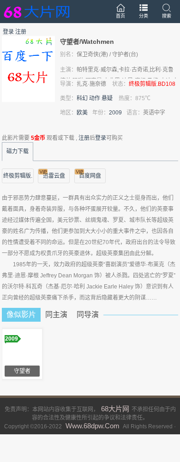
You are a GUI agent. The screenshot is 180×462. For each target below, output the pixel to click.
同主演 (56, 314)
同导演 (88, 314)
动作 (94, 98)
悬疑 (107, 98)
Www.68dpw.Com (93, 426)
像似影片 (21, 314)
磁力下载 (17, 151)
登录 (8, 32)
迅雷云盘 (54, 176)
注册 (20, 32)
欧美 (82, 112)
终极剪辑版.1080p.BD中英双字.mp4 (17, 178)
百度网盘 (90, 176)
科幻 (82, 98)
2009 (115, 112)
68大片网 (115, 409)
